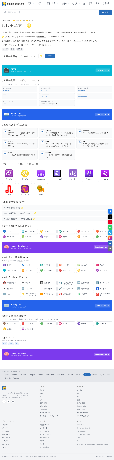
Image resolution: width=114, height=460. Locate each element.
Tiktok (4, 447)
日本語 (87, 375)
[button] (19, 89)
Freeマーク (9, 294)
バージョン (76, 4)
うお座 (63, 236)
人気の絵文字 (44, 438)
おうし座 (101, 231)
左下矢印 (26, 288)
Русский (70, 375)
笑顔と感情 (43, 406)
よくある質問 (106, 4)
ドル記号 (82, 294)
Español (14, 375)
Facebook (5, 431)
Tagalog (16, 378)
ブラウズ (31, 4)
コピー (50, 56)
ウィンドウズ (7, 434)
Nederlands (50, 375)
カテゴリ (40, 4)
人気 (84, 4)
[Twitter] (8, 401)
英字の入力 (83, 282)
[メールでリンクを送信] (110, 248)
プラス (25, 282)
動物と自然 (43, 409)
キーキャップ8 (103, 282)
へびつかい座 (28, 231)
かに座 (44, 231)
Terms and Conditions (84, 428)
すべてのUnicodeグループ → (49, 416)
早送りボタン (46, 294)
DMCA (79, 438)
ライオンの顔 (9, 323)
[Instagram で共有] (110, 238)
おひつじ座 (83, 231)
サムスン (5, 441)
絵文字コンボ (44, 425)
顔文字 (97, 4)
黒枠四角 (45, 282)
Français (32, 375)
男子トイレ (102, 288)
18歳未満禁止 (9, 282)
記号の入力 (83, 288)
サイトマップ (100, 457)
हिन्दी (108, 375)
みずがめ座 (9, 236)
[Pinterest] (13, 401)
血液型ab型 (65, 294)
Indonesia (7, 378)
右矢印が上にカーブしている (66, 283)
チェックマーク (66, 288)
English (6, 375)
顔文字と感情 (81, 406)
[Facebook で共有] (110, 211)
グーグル (5, 428)
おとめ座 (26, 236)
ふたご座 (82, 236)
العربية (102, 375)
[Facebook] (4, 401)
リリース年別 (44, 431)
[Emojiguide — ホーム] (4, 388)
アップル (5, 425)
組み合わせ (65, 4)
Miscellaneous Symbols (49, 104)
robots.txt (109, 457)
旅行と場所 (43, 403)
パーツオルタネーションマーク (28, 294)
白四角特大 (46, 288)
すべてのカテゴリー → (84, 416)
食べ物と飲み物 (45, 413)
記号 (17, 20)
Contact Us (81, 441)
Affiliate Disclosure (83, 434)
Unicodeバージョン (46, 434)
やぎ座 (44, 236)
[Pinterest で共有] (110, 222)
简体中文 (79, 375)
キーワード (43, 428)
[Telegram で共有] (110, 232)
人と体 (42, 390)
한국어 (94, 375)
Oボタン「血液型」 (103, 294)
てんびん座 (102, 236)
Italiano (40, 375)
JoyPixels (5, 444)
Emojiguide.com (7, 20)
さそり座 (64, 231)
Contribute (80, 425)
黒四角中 (8, 288)
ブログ (90, 4)
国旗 (41, 393)
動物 (11, 344)
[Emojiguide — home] (13, 4)
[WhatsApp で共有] (110, 227)
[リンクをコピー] (110, 243)
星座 (23, 20)
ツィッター (6, 438)
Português (60, 375)
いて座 (7, 231)
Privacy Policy (82, 431)
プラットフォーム (52, 4)
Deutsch (23, 375)
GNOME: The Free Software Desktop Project (92, 444)
